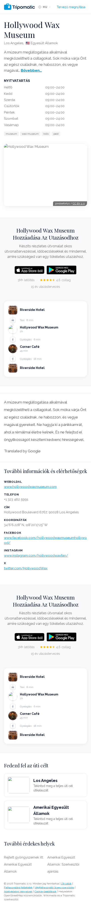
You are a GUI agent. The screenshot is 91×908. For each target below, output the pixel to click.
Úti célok (66, 883)
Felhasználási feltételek (18, 887)
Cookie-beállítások (45, 891)
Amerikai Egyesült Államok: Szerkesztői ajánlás (63, 864)
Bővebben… (31, 70)
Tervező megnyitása (71, 7)
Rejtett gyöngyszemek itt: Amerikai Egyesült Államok (24, 864)
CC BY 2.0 (79, 203)
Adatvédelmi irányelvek (18, 891)
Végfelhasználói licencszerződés (54, 887)
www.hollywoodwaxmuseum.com (30, 487)
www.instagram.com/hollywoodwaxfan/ (36, 556)
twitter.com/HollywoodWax (25, 568)
